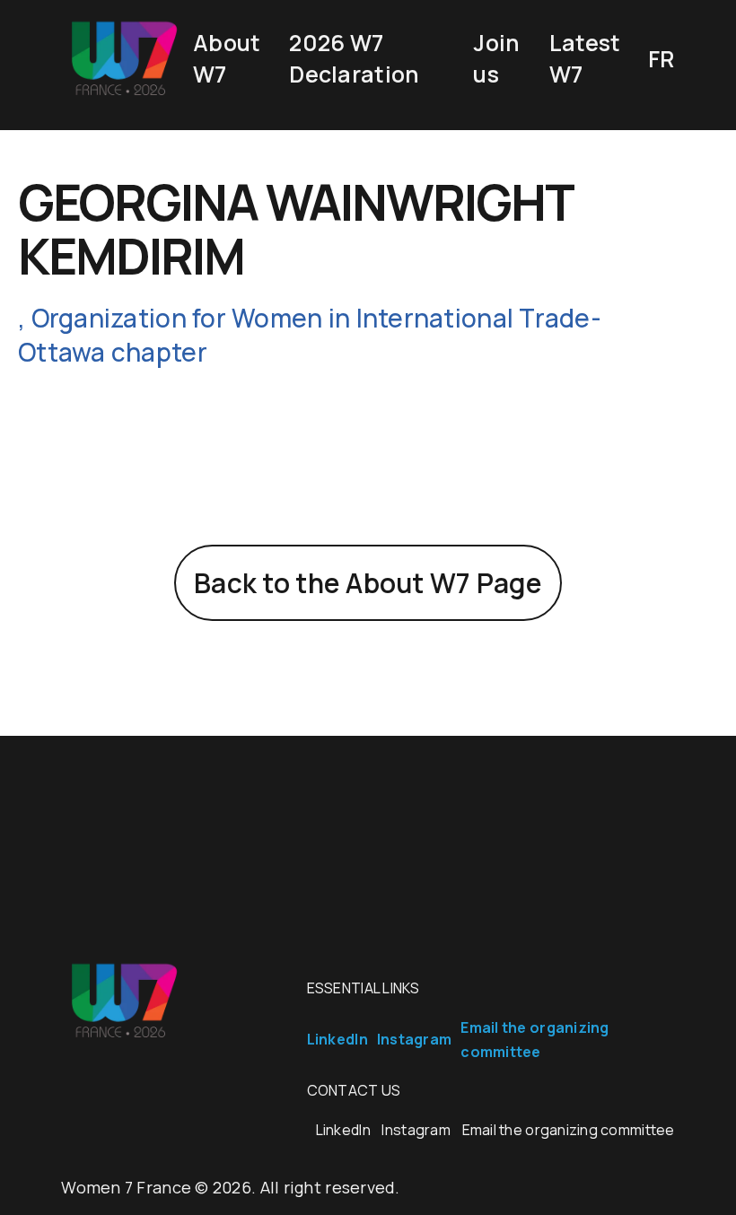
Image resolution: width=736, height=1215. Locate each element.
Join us (496, 58)
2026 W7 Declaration (354, 58)
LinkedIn (337, 1039)
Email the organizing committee (568, 1130)
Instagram (414, 1039)
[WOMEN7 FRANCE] (122, 94)
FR (661, 58)
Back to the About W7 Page (368, 582)
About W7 (226, 58)
